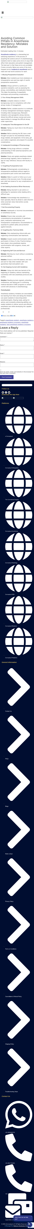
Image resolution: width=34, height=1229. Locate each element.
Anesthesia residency (8, 54)
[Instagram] (6, 392)
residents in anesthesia (19, 69)
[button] (17, 13)
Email (2, 353)
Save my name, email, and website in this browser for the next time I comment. (17, 372)
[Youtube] (9, 392)
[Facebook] (3, 392)
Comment (3, 336)
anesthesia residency (26, 320)
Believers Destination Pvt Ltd (21, 1226)
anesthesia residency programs (10, 322)
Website (2, 362)
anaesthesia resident (12, 320)
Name (2, 345)
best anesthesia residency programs (19, 324)
